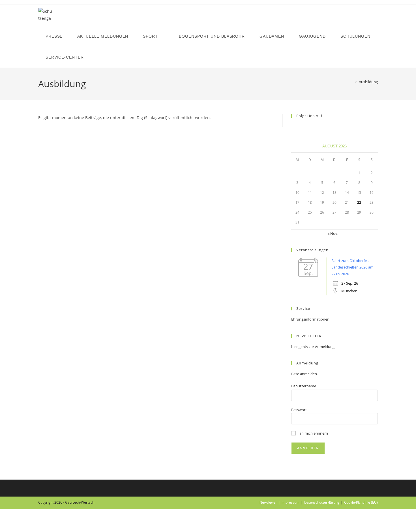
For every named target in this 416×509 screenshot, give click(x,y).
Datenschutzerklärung (321, 502)
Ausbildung (368, 81)
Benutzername (303, 385)
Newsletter (268, 502)
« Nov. (333, 233)
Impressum (290, 502)
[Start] (352, 81)
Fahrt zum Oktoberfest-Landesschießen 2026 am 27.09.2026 (352, 267)
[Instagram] (301, 127)
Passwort (299, 409)
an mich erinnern (313, 433)
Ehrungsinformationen (310, 319)
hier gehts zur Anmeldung (312, 346)
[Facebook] (294, 127)
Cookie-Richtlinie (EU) (361, 502)
